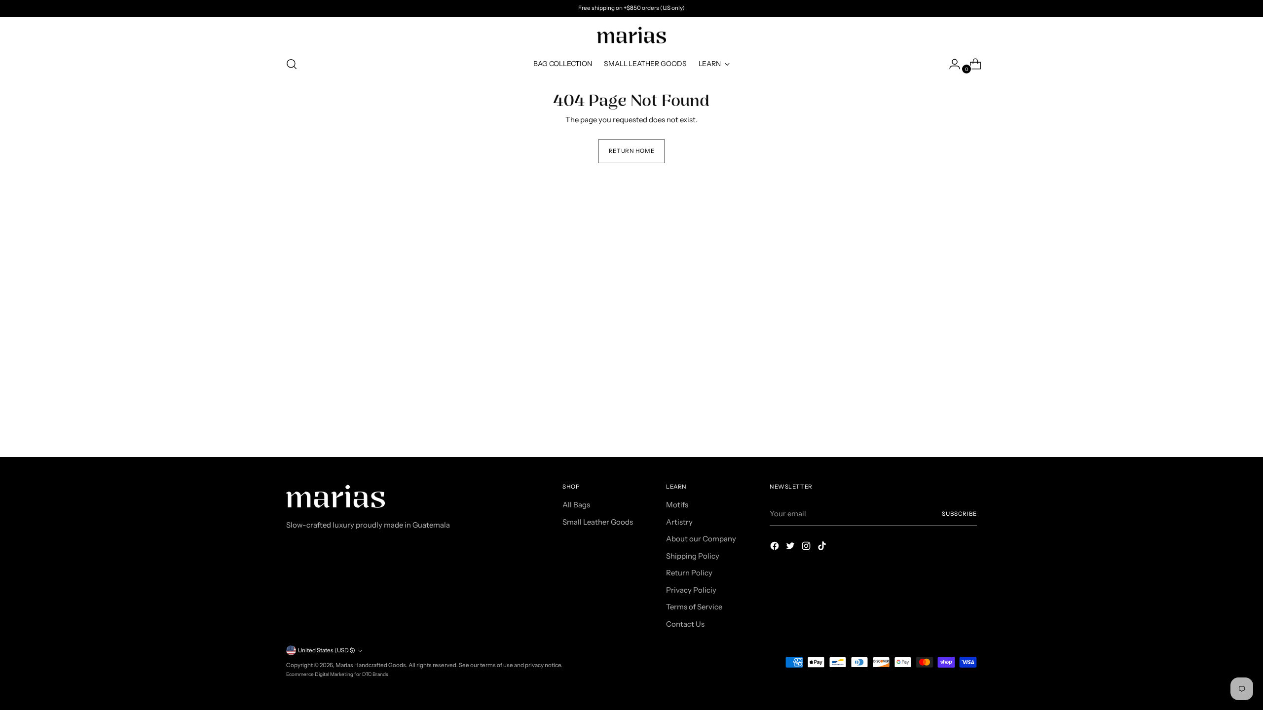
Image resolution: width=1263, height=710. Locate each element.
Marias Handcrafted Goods (370, 665)
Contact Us (685, 624)
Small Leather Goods (597, 522)
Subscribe (959, 513)
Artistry (679, 522)
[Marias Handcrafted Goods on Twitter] (791, 547)
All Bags (576, 504)
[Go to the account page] (951, 64)
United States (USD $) (326, 650)
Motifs (677, 504)
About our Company (701, 538)
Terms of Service (694, 606)
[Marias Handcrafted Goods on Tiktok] (823, 547)
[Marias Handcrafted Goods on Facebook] (775, 547)
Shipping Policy (692, 556)
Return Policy (689, 572)
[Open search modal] (291, 64)
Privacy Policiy (691, 590)
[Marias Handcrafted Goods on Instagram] (807, 547)
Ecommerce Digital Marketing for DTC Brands (337, 674)
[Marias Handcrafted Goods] (631, 35)
